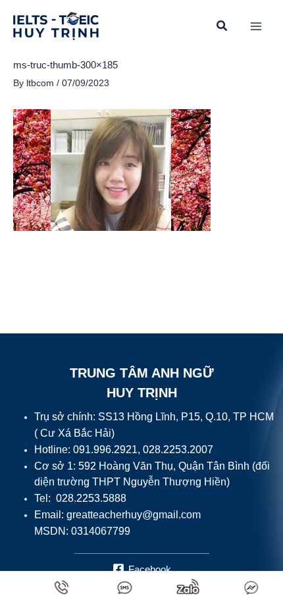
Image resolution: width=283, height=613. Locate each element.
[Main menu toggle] (256, 26)
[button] (222, 27)
